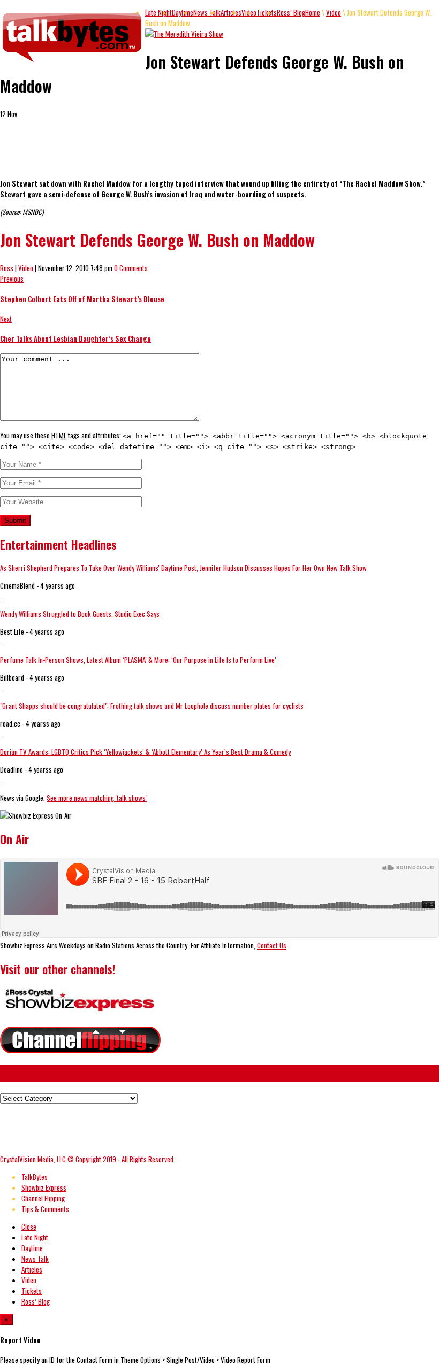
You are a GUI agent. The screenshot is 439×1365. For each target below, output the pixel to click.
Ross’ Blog (291, 12)
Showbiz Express (43, 1187)
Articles (231, 12)
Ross (6, 268)
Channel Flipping (43, 1198)
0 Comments (131, 268)
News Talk (207, 12)
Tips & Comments (45, 1209)
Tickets (266, 12)
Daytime (182, 12)
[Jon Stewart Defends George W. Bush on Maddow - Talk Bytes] (72, 62)
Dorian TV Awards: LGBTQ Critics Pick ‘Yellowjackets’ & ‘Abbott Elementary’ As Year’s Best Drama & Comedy (145, 751)
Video (333, 12)
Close (28, 1226)
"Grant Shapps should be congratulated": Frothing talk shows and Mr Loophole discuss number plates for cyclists (152, 705)
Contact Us (271, 945)
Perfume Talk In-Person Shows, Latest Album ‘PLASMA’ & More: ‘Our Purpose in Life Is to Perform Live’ (138, 659)
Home (312, 12)
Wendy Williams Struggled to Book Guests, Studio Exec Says (80, 613)
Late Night (158, 12)
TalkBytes (34, 1176)
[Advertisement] (125, 153)
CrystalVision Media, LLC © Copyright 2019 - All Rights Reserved (86, 1159)
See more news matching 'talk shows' (97, 797)
